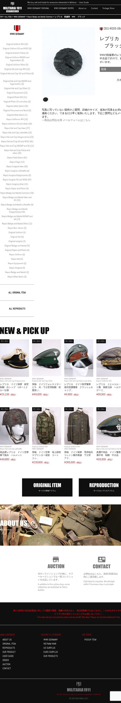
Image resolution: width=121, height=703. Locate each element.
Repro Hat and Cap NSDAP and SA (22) (17, 145)
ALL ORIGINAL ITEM (17, 292)
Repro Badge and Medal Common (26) (17, 192)
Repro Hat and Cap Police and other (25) (17, 152)
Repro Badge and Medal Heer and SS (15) (17, 199)
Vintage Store (108, 8)
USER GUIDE (8, 656)
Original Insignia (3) (17, 241)
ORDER (6, 660)
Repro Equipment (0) (17, 263)
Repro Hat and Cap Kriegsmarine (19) (17, 137)
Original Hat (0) (17, 236)
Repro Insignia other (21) (17, 184)
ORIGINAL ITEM (9, 643)
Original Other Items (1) (17, 114)
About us (82, 8)
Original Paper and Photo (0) (17, 250)
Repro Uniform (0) (17, 254)
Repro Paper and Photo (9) (17, 188)
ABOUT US (7, 639)
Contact (94, 8)
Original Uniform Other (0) (17, 64)
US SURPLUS (49, 647)
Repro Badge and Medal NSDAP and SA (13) (17, 218)
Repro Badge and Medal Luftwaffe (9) (17, 204)
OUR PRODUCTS (50, 656)
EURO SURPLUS (50, 652)
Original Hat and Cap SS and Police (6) (17, 73)
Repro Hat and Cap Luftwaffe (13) (17, 132)
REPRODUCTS (9, 647)
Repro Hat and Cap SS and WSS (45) (17, 141)
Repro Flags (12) (17, 162)
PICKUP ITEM (90, 639)
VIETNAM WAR (49, 643)
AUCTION (6, 664)
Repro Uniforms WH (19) (17, 119)
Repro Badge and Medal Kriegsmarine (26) (17, 210)
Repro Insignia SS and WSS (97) (17, 179)
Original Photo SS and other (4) (17, 101)
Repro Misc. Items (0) (17, 228)
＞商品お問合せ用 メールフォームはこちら (66, 120)
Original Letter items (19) (17, 106)
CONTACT (7, 668)
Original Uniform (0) (17, 232)
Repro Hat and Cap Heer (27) (17, 128)
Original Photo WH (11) (17, 97)
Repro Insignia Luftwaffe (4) (17, 170)
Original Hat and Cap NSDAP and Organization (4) (17, 82)
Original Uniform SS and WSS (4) (17, 48)
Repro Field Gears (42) (17, 157)
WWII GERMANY (50, 639)
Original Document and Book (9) (17, 110)
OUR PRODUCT (9, 652)
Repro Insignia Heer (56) (17, 166)
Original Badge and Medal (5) (17, 245)
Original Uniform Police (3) (17, 53)
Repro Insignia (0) (17, 267)
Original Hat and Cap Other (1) (17, 88)
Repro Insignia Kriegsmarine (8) (17, 175)
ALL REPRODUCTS (17, 308)
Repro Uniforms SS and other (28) (17, 123)
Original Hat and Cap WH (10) (17, 69)
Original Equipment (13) (17, 92)
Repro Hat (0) (17, 259)
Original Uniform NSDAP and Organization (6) (17, 59)
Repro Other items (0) (17, 276)
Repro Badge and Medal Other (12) (17, 223)
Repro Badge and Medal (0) (17, 272)
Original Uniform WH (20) (17, 44)
